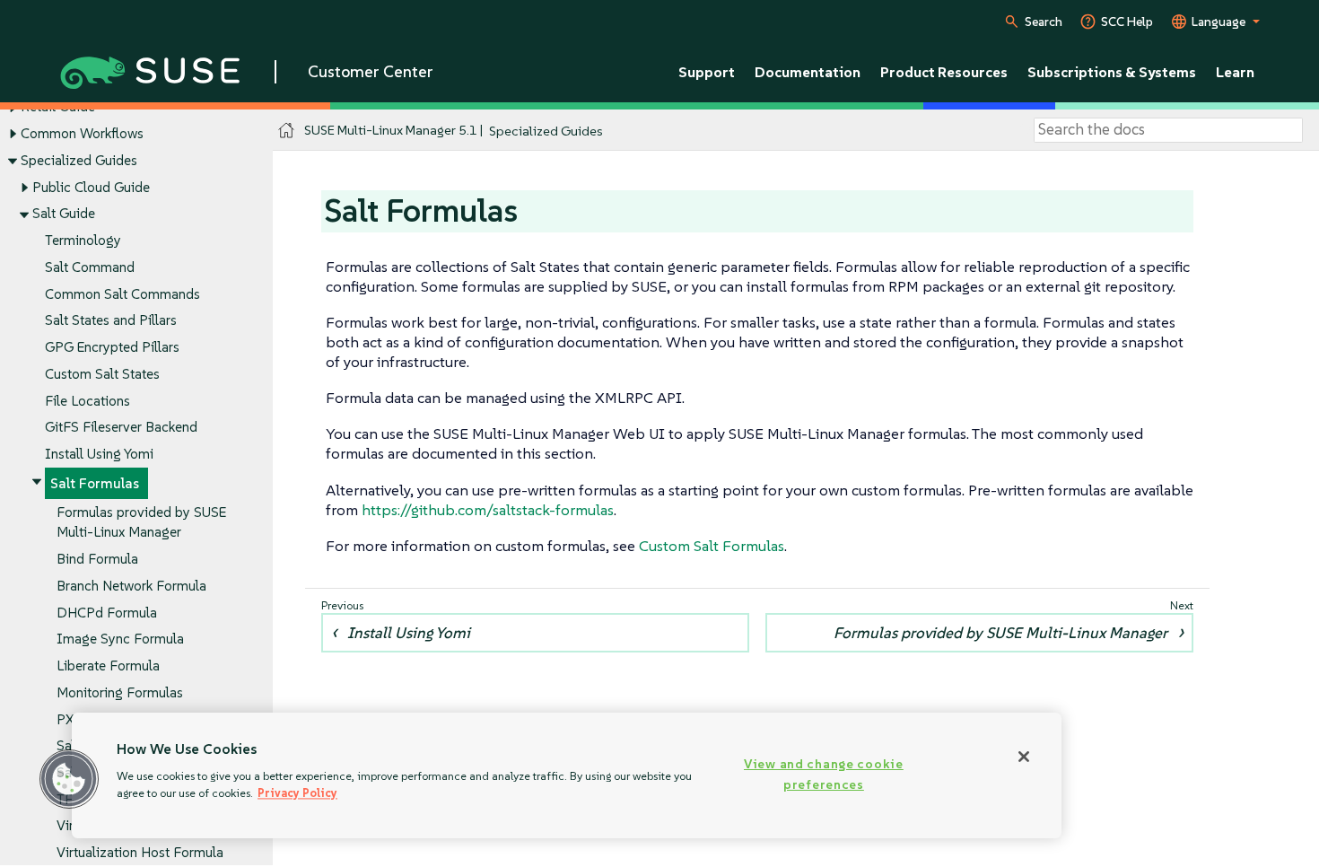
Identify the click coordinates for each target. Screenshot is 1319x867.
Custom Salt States (102, 373)
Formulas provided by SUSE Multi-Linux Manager (1000, 633)
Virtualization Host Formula (140, 852)
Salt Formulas (94, 483)
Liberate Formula (108, 665)
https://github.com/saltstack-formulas (488, 510)
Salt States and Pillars (111, 319)
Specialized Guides (79, 160)
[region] (566, 775)
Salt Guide (63, 213)
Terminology (83, 240)
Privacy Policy (297, 793)
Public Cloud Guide (91, 187)
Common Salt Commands (122, 293)
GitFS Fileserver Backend (121, 426)
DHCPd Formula (107, 612)
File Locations (87, 400)
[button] (69, 779)
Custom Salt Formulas (711, 546)
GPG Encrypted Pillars (112, 346)
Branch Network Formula (131, 585)
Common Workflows (82, 133)
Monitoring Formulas (120, 692)
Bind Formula (97, 558)
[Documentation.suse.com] (286, 130)
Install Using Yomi (99, 453)
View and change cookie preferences (824, 774)
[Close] (1024, 756)
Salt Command (90, 267)
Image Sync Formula (120, 638)
